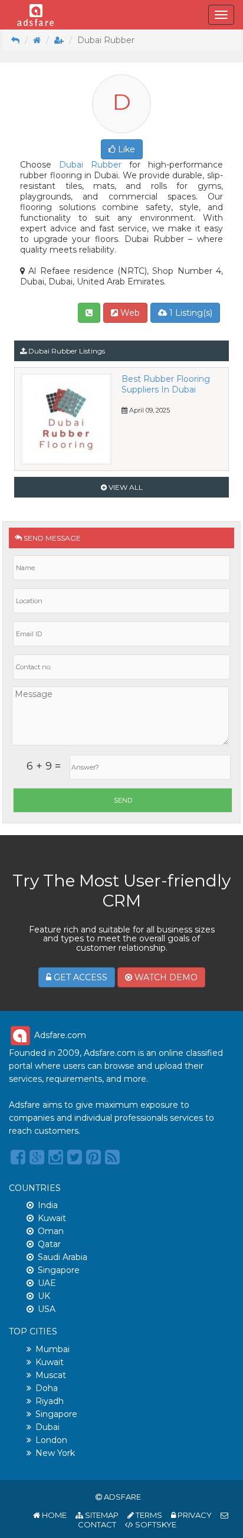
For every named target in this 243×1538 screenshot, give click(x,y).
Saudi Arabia (62, 1257)
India (48, 1205)
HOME (53, 1515)
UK (44, 1296)
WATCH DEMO (165, 977)
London (51, 1440)
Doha (46, 1388)
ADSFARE (122, 1496)
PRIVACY (194, 1515)
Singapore (59, 1270)
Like (125, 149)
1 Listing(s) (189, 312)
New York (55, 1453)
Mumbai (52, 1349)
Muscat (50, 1375)
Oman (51, 1231)
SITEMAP (101, 1515)
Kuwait (52, 1218)
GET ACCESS (79, 977)
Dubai (47, 1427)
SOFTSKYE (154, 1524)
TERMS (148, 1515)
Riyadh (49, 1401)
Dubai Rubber (90, 164)
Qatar (49, 1244)
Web (129, 312)
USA (46, 1309)
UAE (47, 1283)
